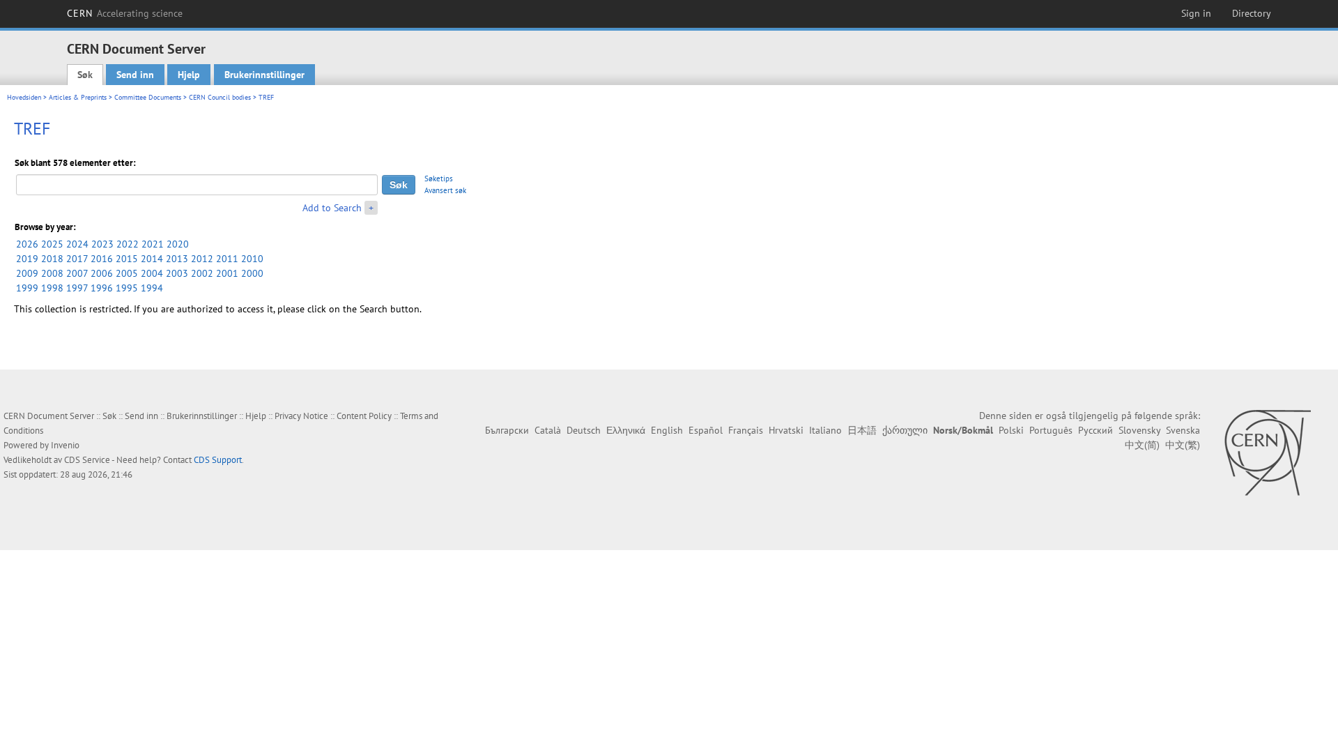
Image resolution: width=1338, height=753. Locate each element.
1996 (102, 288)
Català (548, 430)
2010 (252, 258)
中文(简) (1142, 445)
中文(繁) (1182, 445)
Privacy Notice (301, 416)
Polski (1011, 430)
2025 (52, 244)
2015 (127, 258)
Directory (1251, 13)
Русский (1095, 430)
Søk (85, 74)
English (667, 430)
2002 (202, 273)
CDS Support (218, 460)
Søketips (438, 178)
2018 (52, 258)
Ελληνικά (625, 430)
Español (706, 430)
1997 (77, 288)
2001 (227, 273)
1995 (127, 288)
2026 (27, 244)
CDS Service (87, 460)
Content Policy (364, 416)
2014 (152, 258)
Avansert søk (445, 190)
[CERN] (1267, 452)
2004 (152, 273)
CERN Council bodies (221, 97)
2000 (252, 273)
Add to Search (332, 207)
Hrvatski (786, 430)
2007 (77, 273)
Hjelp (189, 74)
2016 (102, 258)
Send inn (135, 74)
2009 (27, 273)
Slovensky (1139, 430)
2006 (102, 273)
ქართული (905, 430)
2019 (27, 258)
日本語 (862, 430)
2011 (227, 258)
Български (507, 430)
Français (745, 430)
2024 (77, 244)
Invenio (65, 445)
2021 (152, 244)
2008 (52, 273)
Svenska (1183, 430)
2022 (127, 244)
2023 (102, 244)
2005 (127, 273)
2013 (177, 258)
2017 (77, 258)
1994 (152, 288)
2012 (202, 258)
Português (1050, 430)
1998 (52, 288)
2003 (177, 273)
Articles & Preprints (78, 97)
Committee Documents (147, 97)
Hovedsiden (24, 97)
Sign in (1196, 13)
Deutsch (584, 430)
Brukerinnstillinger (264, 74)
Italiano (825, 430)
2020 (178, 244)
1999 (27, 288)
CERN (125, 13)
